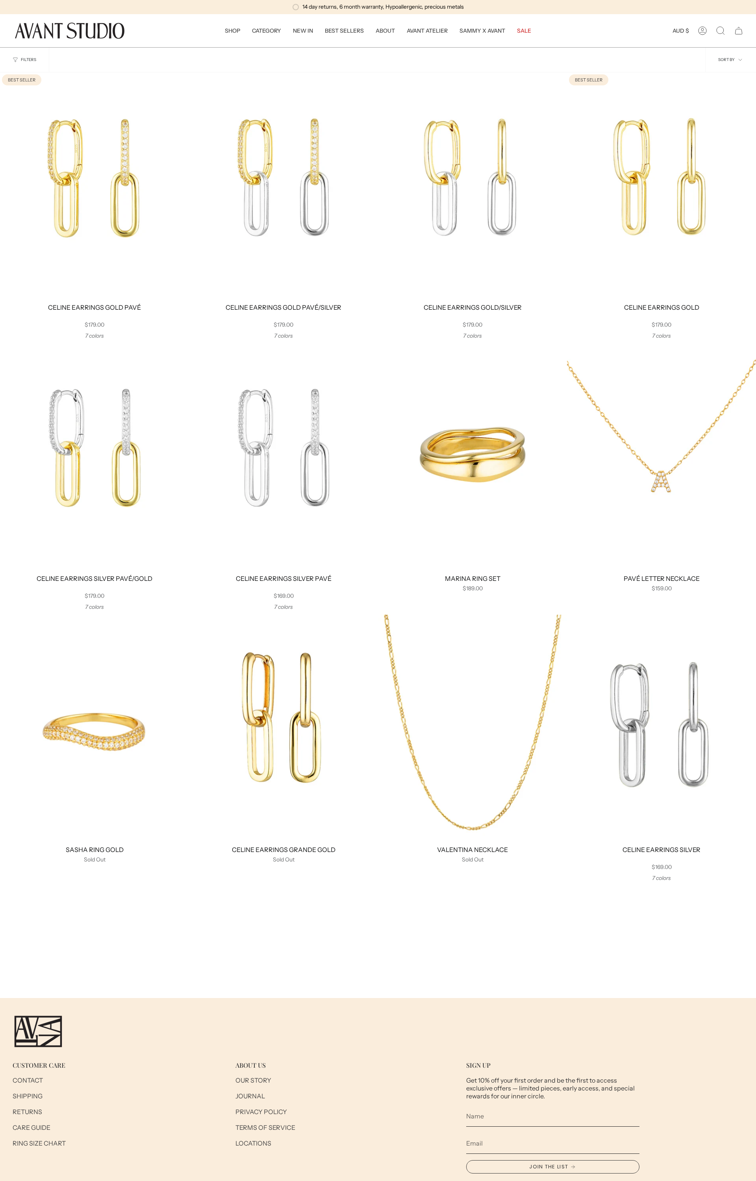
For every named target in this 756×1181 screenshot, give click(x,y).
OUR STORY (253, 1080)
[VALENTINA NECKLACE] (472, 728)
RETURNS (27, 1112)
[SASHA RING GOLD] (94, 728)
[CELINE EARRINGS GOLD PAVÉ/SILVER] (283, 185)
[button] (232, 30)
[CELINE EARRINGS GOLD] (661, 185)
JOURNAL (250, 1096)
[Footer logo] (38, 1031)
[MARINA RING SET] (472, 457)
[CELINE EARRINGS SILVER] (661, 728)
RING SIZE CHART (39, 1143)
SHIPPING (28, 1096)
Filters (28, 59)
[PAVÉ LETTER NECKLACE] (661, 457)
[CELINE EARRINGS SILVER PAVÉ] (283, 457)
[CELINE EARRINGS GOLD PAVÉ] (94, 185)
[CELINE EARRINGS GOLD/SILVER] (472, 185)
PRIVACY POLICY (261, 1112)
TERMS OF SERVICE (265, 1127)
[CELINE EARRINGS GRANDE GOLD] (283, 728)
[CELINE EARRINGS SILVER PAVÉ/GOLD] (94, 457)
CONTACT (28, 1080)
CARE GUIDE (31, 1127)
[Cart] (739, 30)
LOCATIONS (253, 1143)
